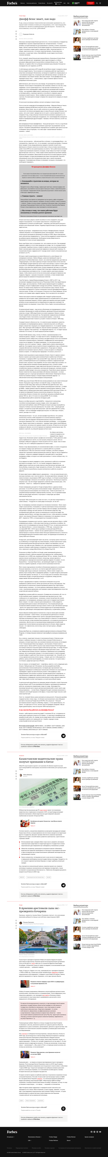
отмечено (24, 1033)
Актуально (21, 755)
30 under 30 (49, 3)
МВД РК (22, 877)
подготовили (43, 810)
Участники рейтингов (32, 3)
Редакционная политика (22, 1148)
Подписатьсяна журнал (90, 3)
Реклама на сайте (36, 1148)
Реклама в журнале (50, 1148)
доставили (46, 995)
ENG (68, 3)
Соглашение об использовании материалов (69, 1148)
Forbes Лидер (22, 15)
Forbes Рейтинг (53, 1140)
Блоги (68, 1140)
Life (29, 1140)
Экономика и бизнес (34, 1137)
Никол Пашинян (30, 1100)
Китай (48, 877)
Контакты (9, 1148)
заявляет (39, 1078)
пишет (33, 963)
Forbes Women (41, 3)
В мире (20, 905)
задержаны (55, 972)
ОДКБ (21, 1100)
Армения (40, 1100)
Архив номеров (89, 1137)
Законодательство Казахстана (35, 877)
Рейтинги (22, 3)
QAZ (65, 3)
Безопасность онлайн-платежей (93, 1148)
